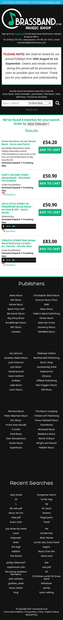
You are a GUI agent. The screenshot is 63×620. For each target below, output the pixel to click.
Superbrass (16, 447)
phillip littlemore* (16, 562)
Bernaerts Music (16, 313)
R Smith (16, 429)
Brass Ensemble (22, 94)
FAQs (41, 611)
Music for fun (16, 512)
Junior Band (37, 94)
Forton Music (47, 318)
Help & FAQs (31, 109)
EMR (46, 304)
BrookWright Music (16, 322)
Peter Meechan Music (16, 415)
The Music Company (47, 411)
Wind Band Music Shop (50, 2)
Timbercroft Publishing (46, 415)
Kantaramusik (16, 371)
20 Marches (46, 533)
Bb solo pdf (16, 508)
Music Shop (46, 362)
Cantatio (16, 331)
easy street (16, 494)
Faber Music (46, 308)
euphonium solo (16, 567)
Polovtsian (46, 583)
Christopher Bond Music (46, 295)
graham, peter (16, 583)
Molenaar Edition (46, 353)
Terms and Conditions (13, 611)
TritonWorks (46, 424)
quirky (46, 587)
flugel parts (46, 517)
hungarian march (46, 494)
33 (16, 499)
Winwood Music (46, 429)
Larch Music (16, 389)
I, (16, 503)
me (46, 528)
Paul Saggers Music (46, 385)
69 (46, 571)
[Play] (3, 226)
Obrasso (46, 375)
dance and (46, 555)
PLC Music (15, 420)
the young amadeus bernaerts (16, 573)
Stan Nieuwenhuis (16, 438)
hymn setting (46, 592)
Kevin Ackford (16, 375)
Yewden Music (46, 447)
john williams (16, 578)
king (16, 592)
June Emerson (16, 362)
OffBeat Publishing (46, 380)
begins (46, 546)
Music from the (46, 551)
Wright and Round (47, 442)
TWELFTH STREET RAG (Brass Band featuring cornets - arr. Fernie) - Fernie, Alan (18, 243)
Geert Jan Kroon (46, 322)
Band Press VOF (16, 308)
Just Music (16, 366)
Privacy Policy (31, 611)
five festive (16, 555)
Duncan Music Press (47, 299)
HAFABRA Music (46, 331)
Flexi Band (48, 94)
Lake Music (16, 385)
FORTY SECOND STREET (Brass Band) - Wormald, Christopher (16, 177)
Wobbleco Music (46, 433)
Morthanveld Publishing (46, 357)
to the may (46, 499)
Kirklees (16, 380)
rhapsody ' (16, 537)
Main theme (46, 537)
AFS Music (15, 299)
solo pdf (46, 567)
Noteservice (46, 371)
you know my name (16, 528)
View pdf (16, 517)
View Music (10, 194)
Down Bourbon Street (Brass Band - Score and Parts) (19, 143)
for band (46, 508)
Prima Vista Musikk (16, 424)
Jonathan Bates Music (16, 357)
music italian (16, 587)
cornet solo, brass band (46, 542)
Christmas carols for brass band (46, 577)
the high (16, 546)
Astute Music (16, 304)
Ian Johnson (16, 353)
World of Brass (46, 438)
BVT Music (16, 327)
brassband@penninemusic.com (31, 42)
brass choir (16, 521)
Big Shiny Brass (16, 318)
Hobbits (16, 551)
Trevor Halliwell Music (46, 420)
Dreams (46, 512)
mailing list (20, 33)
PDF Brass (46, 389)
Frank (47, 521)
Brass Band (8, 94)
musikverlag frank (46, 366)
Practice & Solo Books (37, 97)
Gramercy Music (46, 327)
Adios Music (16, 295)
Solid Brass (16, 433)
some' (16, 533)
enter (16, 542)
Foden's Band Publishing (46, 313)
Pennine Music (16, 411)
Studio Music (16, 442)
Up (46, 503)
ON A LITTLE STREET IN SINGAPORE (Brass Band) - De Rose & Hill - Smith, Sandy (17, 208)
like (46, 562)
